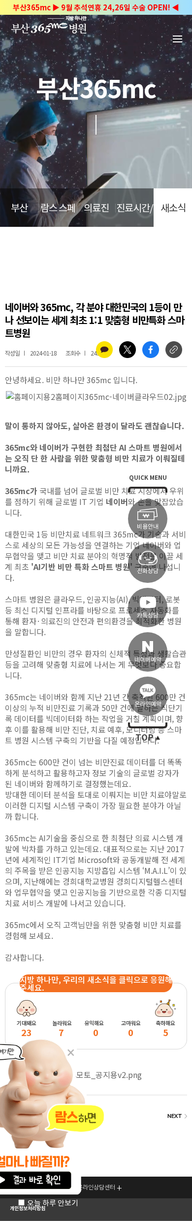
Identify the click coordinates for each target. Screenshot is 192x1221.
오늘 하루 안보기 (52, 1203)
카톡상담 (148, 615)
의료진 (96, 208)
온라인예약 (147, 704)
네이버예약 (147, 659)
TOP (144, 738)
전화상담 (148, 571)
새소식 (173, 208)
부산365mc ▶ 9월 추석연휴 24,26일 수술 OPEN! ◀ (96, 7)
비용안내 (148, 526)
